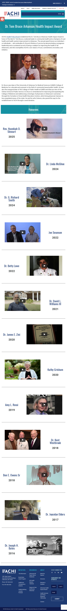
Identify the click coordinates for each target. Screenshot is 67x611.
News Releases (36, 8)
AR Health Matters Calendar (31, 582)
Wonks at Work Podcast (49, 8)
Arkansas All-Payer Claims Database (32, 575)
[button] (2, 19)
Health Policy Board (13, 37)
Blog (28, 8)
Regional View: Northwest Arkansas (33, 589)
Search (61, 8)
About (22, 8)
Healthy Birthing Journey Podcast (22, 591)
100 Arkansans (22, 573)
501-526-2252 (7, 584)
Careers (42, 601)
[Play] (33, 67)
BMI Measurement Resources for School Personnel (36, 609)
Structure (42, 579)
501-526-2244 (9, 582)
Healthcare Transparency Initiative (21, 584)
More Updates (56, 3)
